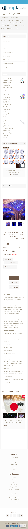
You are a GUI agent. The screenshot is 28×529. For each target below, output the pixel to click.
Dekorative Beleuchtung (8, 59)
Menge (5, 247)
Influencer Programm (14, 489)
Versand (14, 462)
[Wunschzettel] (14, 14)
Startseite (4, 18)
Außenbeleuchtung (7, 45)
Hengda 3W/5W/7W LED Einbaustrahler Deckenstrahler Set (14, 171)
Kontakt (14, 479)
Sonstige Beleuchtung (8, 67)
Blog (14, 482)
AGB (14, 469)
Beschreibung (13, 278)
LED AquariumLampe (8, 52)
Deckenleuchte (6, 41)
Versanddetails (14, 287)
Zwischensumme (7, 251)
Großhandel (14, 484)
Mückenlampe (6, 56)
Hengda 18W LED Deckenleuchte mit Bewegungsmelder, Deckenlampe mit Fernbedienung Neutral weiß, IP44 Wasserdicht (7, 84)
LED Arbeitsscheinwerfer (9, 63)
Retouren (14, 460)
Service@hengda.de (15, 502)
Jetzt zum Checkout (11, 262)
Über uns (14, 477)
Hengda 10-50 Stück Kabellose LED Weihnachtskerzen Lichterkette (14, 421)
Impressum (14, 467)
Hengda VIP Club (14, 487)
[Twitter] (7, 515)
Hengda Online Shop (18, 523)
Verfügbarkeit (7, 254)
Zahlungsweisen (14, 457)
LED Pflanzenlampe (7, 49)
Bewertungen (14, 282)
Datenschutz (14, 464)
